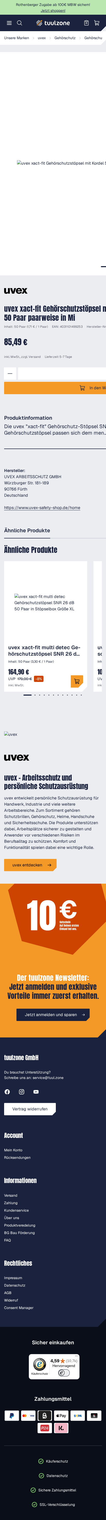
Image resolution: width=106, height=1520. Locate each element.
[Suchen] (19, 23)
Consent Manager (18, 1307)
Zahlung (10, 1203)
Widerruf (11, 1300)
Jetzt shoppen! (53, 11)
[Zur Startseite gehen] (53, 23)
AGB (8, 1292)
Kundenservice (16, 1210)
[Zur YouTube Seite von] (36, 1093)
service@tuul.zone (48, 1077)
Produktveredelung (19, 1225)
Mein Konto (13, 1150)
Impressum (13, 1278)
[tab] (27, 695)
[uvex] (16, 291)
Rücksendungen (17, 1157)
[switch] (64, 1373)
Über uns (11, 1217)
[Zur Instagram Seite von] (22, 1093)
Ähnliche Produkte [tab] (27, 530)
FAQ (7, 1240)
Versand (35, 357)
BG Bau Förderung (19, 1232)
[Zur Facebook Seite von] (7, 1093)
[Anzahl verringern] (10, 373)
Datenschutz (14, 1285)
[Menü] (9, 23)
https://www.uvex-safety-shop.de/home (42, 507)
